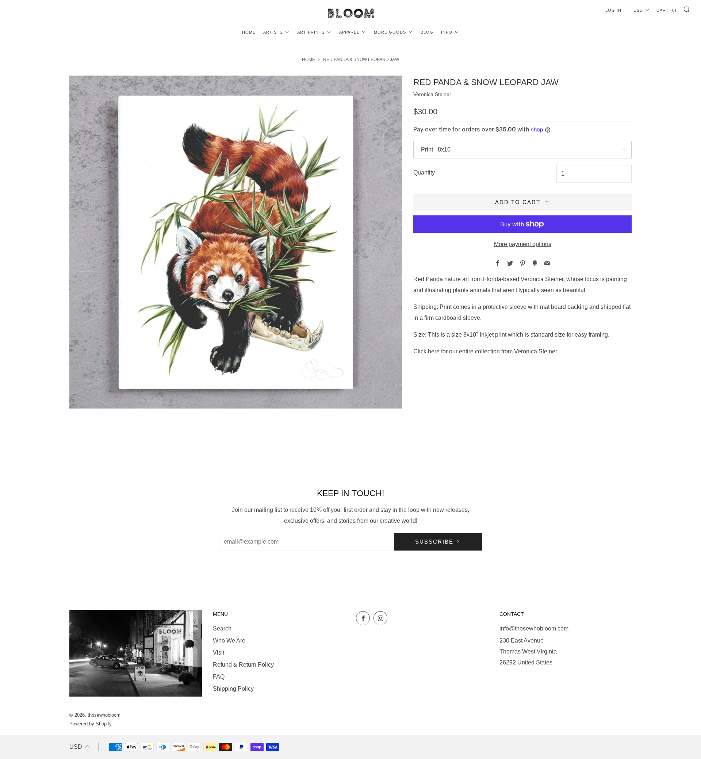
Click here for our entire (443, 351)
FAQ (219, 677)
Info (446, 32)
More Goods (390, 32)
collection (487, 351)
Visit (218, 652)
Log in (613, 10)
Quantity (424, 172)
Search (222, 628)
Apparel (349, 32)
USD (638, 10)
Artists (273, 32)
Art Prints (311, 32)
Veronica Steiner (432, 94)
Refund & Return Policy (243, 665)
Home (249, 32)
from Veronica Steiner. (529, 351)
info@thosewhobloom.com (533, 628)
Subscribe (434, 541)
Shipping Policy (233, 689)
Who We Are (229, 640)
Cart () (666, 10)
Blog (427, 32)
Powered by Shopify (90, 724)
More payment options (522, 244)
